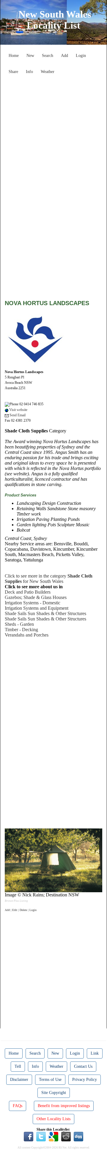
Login (81, 55)
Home (14, 55)
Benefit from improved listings (64, 1106)
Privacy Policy (84, 1079)
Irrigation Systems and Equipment (36, 608)
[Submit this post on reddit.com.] (66, 1136)
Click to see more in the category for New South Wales (48, 578)
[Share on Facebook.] (28, 1136)
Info (29, 71)
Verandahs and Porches (26, 634)
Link (95, 1053)
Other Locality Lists (53, 1119)
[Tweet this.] (41, 1136)
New (30, 55)
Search (47, 55)
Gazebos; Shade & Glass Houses (36, 597)
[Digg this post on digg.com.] (78, 1136)
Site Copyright (53, 1092)
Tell (18, 1066)
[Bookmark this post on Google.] (53, 1136)
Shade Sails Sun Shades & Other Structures (45, 613)
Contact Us (83, 1066)
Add (64, 55)
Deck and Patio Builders (28, 592)
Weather (47, 71)
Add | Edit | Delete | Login (21, 910)
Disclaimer (19, 1079)
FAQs (17, 1106)
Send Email (17, 415)
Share (13, 71)
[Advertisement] (53, 130)
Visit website (17, 410)
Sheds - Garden (19, 624)
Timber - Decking (21, 629)
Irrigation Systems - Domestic (32, 602)
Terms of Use (50, 1079)
